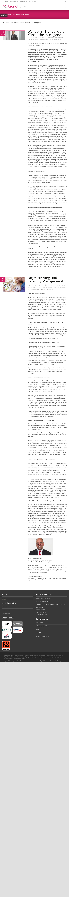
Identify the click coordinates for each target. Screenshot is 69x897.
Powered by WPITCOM (42, 661)
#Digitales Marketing (51, 37)
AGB (38, 629)
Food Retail (39, 285)
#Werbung (62, 37)
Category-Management (53, 284)
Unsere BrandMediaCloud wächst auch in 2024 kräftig (50, 604)
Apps (46, 284)
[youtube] (65, 2)
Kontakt (39, 633)
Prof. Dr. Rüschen (41, 287)
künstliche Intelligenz (43, 39)
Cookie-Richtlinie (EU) (43, 636)
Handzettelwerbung (46, 285)
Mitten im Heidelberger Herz (43, 601)
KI (37, 39)
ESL (35, 285)
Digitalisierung (31, 39)
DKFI (35, 39)
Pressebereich (6, 610)
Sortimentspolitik (49, 287)
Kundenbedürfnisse (57, 285)
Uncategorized (6, 613)
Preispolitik (35, 287)
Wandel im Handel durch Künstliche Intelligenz (47, 33)
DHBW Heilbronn (62, 284)
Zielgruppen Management (33, 289)
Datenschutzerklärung (43, 626)
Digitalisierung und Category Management (45, 279)
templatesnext (62, 661)
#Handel (58, 37)
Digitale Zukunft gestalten (43, 598)
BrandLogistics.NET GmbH (57, 39)
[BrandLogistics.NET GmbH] (13, 6)
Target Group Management (60, 287)
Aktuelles (42, 37)
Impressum (40, 622)
